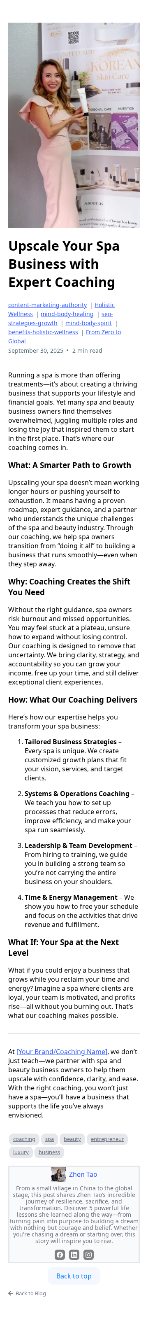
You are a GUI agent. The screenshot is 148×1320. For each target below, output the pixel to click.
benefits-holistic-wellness (43, 332)
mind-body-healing (67, 314)
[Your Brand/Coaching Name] (61, 1051)
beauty (72, 1139)
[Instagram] (88, 1255)
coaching (24, 1139)
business (49, 1152)
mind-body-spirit (88, 323)
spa (49, 1139)
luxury (21, 1152)
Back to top (74, 1275)
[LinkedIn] (74, 1255)
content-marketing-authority (47, 305)
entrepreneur (107, 1139)
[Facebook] (60, 1255)
